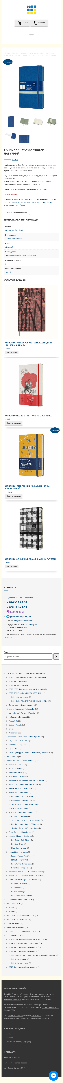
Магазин (15, 53)
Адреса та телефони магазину (19, 597)
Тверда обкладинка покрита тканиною (20, 255)
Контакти (42, 23)
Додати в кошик (14, 423)
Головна (7, 53)
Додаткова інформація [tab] (17, 212)
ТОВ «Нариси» (36, 1015)
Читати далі (12, 352)
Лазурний (9, 247)
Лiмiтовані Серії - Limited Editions (32, 53)
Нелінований (17, 238)
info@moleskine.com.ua (24, 621)
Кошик (25, 23)
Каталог (9, 1034)
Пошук (6, 652)
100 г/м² (8, 272)
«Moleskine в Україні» (15, 1015)
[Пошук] (56, 656)
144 (6, 264)
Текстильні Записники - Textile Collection (28, 202)
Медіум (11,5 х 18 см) (13, 230)
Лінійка (8, 238)
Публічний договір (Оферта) (18, 1042)
